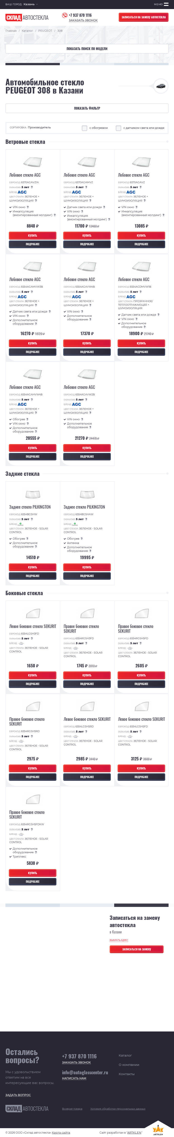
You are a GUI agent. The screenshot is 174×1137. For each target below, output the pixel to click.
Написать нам (74, 1078)
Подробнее (32, 244)
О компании (129, 1065)
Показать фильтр (87, 108)
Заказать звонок (83, 20)
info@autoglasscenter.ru (85, 1072)
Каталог (125, 1055)
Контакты (127, 1074)
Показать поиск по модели (87, 48)
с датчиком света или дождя (144, 128)
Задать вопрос (18, 1095)
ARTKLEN (134, 1132)
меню (158, 4)
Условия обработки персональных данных (117, 1108)
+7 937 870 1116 (80, 15)
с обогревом (99, 128)
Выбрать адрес (119, 940)
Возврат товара (72, 1108)
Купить (32, 235)
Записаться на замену (136, 949)
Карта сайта (61, 1132)
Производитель (39, 127)
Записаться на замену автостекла (144, 17)
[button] (31, 4)
